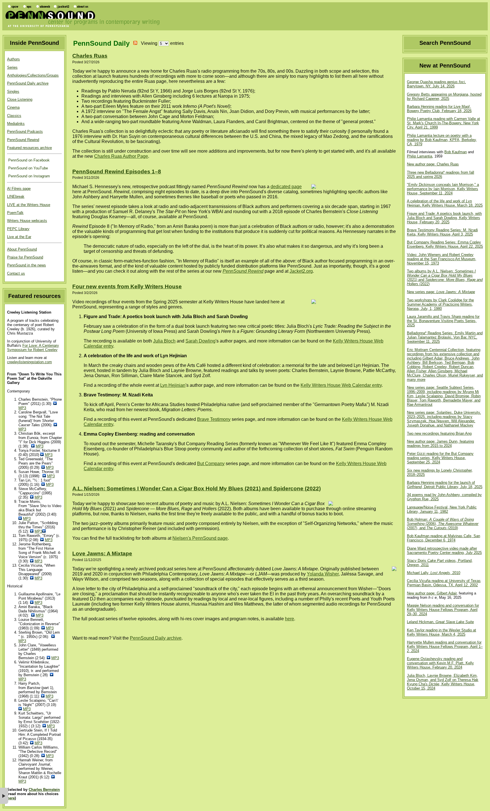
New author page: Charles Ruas (433, 164)
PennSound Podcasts (25, 131)
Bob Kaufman (455, 152)
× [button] (4, 796)
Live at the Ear (19, 237)
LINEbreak (15, 196)
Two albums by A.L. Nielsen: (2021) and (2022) (445, 277)
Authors (13, 59)
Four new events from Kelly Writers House (127, 286)
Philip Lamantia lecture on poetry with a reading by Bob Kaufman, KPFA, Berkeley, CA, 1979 (442, 139)
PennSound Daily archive (27, 83)
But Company (211, 463)
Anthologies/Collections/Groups (33, 75)
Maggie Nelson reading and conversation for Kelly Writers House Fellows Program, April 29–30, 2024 (443, 609)
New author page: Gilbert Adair (432, 593)
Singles (13, 91)
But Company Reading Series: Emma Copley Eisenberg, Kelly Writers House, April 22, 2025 (445, 244)
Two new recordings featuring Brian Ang (439, 433)
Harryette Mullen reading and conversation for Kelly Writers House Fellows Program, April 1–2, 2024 (445, 646)
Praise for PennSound (25, 257)
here (11, 798)
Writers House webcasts (27, 220)
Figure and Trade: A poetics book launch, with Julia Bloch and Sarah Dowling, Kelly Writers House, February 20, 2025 (444, 217)
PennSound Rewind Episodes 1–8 (116, 172)
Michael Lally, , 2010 (433, 573)
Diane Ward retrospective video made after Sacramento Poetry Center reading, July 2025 (444, 550)
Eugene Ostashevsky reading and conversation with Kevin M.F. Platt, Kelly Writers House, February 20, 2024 (440, 663)
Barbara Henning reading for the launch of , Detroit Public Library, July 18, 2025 (444, 484)
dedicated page (286, 186)
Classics (14, 116)
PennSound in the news (26, 265)
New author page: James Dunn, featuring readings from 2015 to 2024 (440, 443)
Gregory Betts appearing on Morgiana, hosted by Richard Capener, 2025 (444, 96)
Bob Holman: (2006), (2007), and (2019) (442, 523)
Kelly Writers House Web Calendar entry (341, 385)
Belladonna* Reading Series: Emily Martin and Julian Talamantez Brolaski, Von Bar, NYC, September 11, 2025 (445, 337)
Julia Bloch (164, 341)
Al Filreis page (19, 188)
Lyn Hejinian (172, 385)
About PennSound (22, 249)
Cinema (13, 107)
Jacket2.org (301, 271)
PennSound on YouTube (27, 168)
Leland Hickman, (440, 622)
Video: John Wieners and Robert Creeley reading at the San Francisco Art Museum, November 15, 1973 (441, 259)
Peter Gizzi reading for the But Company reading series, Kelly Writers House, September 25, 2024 (440, 457)
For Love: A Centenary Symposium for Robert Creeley (33, 347)
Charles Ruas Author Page (121, 156)
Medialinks (16, 123)
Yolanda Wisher (323, 574)
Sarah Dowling (200, 341)
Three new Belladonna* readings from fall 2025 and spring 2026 (440, 174)
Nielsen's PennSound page (200, 538)
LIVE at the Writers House (28, 205)
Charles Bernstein (44, 789)
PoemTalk (15, 213)
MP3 (22, 408)
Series (12, 67)
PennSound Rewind (23, 140)
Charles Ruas (89, 56)
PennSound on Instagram (28, 176)
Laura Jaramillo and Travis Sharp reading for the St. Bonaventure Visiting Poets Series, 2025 (443, 320)
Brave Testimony (214, 419)
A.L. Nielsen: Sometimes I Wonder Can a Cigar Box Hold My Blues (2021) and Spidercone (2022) (196, 488)
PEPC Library (18, 229)
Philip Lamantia (419, 156)
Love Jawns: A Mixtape (102, 553)
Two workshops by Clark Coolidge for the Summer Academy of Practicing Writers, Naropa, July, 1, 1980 (440, 304)
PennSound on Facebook (28, 160)
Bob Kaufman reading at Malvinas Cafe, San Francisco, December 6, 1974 (443, 538)
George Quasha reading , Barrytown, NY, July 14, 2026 (436, 84)
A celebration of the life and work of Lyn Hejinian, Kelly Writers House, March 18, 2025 (445, 203)
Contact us (16, 273)
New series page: (441, 292)
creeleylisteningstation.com (29, 362)
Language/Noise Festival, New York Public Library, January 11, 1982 (442, 509)
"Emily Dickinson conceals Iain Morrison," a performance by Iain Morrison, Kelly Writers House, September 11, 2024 (443, 188)
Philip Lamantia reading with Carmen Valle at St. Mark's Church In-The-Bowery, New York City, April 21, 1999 (443, 123)
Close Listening (19, 99)
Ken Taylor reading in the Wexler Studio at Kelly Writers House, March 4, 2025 (441, 632)
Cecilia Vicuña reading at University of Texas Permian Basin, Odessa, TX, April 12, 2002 (444, 583)
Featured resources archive (29, 148)
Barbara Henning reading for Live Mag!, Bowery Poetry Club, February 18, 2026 (439, 108)
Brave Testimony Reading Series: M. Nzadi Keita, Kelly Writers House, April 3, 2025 (442, 232)
